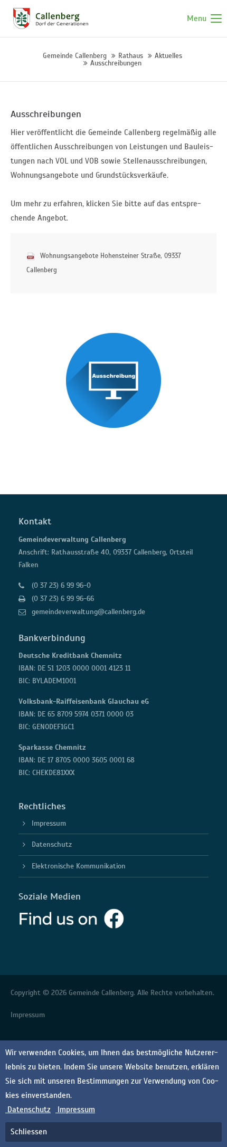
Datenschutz (52, 844)
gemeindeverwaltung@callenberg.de (88, 611)
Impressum (49, 823)
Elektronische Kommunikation (79, 866)
